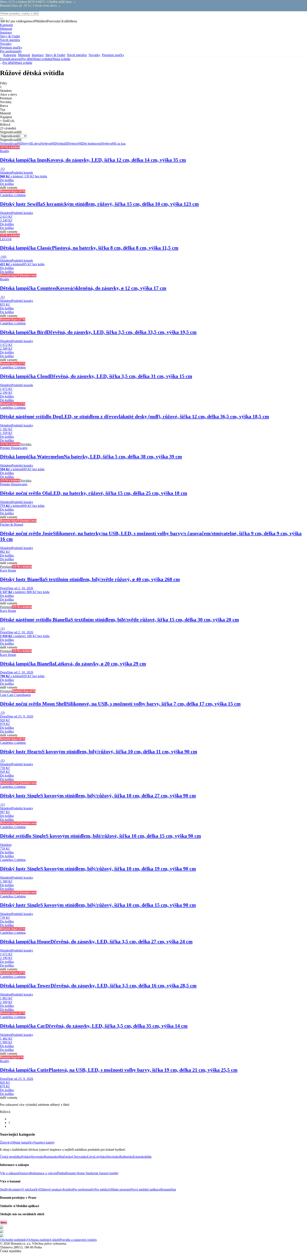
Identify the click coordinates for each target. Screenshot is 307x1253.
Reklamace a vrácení (43, 1173)
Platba (61, 1173)
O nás (25, 1189)
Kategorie (14, 59)
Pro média (101, 1189)
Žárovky (5, 1142)
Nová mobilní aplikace (145, 1189)
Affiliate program (119, 1189)
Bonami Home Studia (79, 1173)
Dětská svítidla (60, 59)
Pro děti (26, 59)
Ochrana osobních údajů (43, 1240)
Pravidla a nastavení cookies (78, 1240)
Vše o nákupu (9, 1173)
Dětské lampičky (22, 1142)
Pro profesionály (83, 1189)
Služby (4, 1189)
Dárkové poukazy (51, 1189)
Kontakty (15, 1189)
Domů (4, 59)
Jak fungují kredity (106, 1173)
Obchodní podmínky (13, 1240)
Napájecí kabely (44, 1142)
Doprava (24, 1173)
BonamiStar (168, 1189)
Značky (34, 1189)
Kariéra (68, 1189)
